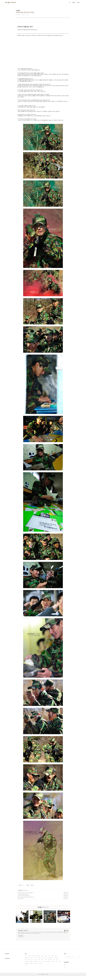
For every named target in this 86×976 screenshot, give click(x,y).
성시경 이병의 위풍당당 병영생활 (23, 895)
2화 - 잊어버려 (20, 898)
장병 (32, 963)
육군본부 (26, 961)
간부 (26, 955)
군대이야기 (36, 961)
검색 (79, 957)
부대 (26, 959)
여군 (43, 961)
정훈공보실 (27, 963)
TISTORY (43, 974)
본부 (56, 955)
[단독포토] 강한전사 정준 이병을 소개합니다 (25, 892)
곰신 (43, 957)
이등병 (30, 955)
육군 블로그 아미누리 (10, 2)
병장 (46, 955)
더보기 (26, 965)
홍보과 (40, 957)
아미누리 (56, 957)
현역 (39, 959)
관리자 (78, 2)
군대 (47, 957)
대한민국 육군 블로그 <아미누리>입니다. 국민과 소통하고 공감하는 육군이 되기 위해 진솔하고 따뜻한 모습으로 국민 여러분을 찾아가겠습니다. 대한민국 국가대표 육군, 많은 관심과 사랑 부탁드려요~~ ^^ (41, 933)
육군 (35, 959)
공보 (43, 955)
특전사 (53, 961)
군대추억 (50, 959)
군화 (49, 955)
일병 (53, 955)
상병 (46, 959)
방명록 (73, 2)
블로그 (32, 957)
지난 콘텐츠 (20, 890)
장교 (32, 959)
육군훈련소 (27, 957)
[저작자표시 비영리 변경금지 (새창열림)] (32, 885)
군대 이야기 (41, 963)
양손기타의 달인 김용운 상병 (23, 894)
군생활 (35, 963)
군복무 (34, 955)
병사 (42, 959)
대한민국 (38, 955)
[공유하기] (22, 885)
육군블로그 (51, 957)
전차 (60, 961)
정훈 (36, 957)
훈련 (57, 959)
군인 (57, 961)
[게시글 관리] (23, 885)
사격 (54, 959)
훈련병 (31, 961)
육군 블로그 (48, 961)
